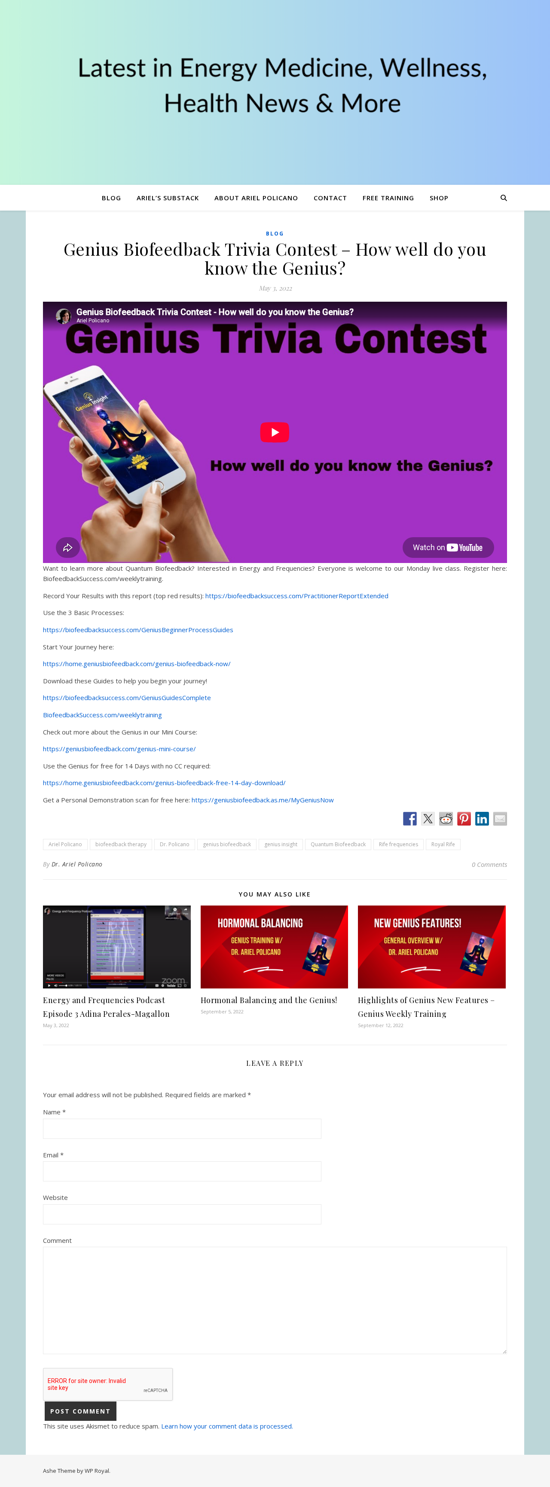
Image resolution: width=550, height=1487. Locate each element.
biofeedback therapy (121, 844)
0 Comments (489, 864)
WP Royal (97, 1471)
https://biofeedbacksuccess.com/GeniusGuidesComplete (127, 697)
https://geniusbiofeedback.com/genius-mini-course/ (119, 748)
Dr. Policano (174, 844)
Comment (57, 1240)
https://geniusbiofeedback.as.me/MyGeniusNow (263, 800)
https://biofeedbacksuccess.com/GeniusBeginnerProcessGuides (138, 629)
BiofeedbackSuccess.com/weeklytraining (102, 714)
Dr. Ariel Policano (77, 864)
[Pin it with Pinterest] (464, 819)
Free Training (388, 197)
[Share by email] (500, 819)
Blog (111, 197)
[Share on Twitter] (428, 819)
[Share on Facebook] (410, 819)
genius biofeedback (227, 844)
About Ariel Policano (256, 197)
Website (55, 1197)
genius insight (280, 844)
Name (54, 1112)
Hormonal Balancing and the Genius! (269, 1000)
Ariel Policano (65, 844)
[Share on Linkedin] (482, 819)
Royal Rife (443, 844)
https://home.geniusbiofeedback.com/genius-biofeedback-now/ (137, 663)
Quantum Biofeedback (338, 844)
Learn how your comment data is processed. (227, 1426)
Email (53, 1154)
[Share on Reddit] (446, 819)
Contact (330, 197)
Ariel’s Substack (168, 197)
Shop (439, 197)
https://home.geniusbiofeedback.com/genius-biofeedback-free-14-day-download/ (164, 782)
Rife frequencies (398, 844)
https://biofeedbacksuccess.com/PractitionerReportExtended (296, 595)
